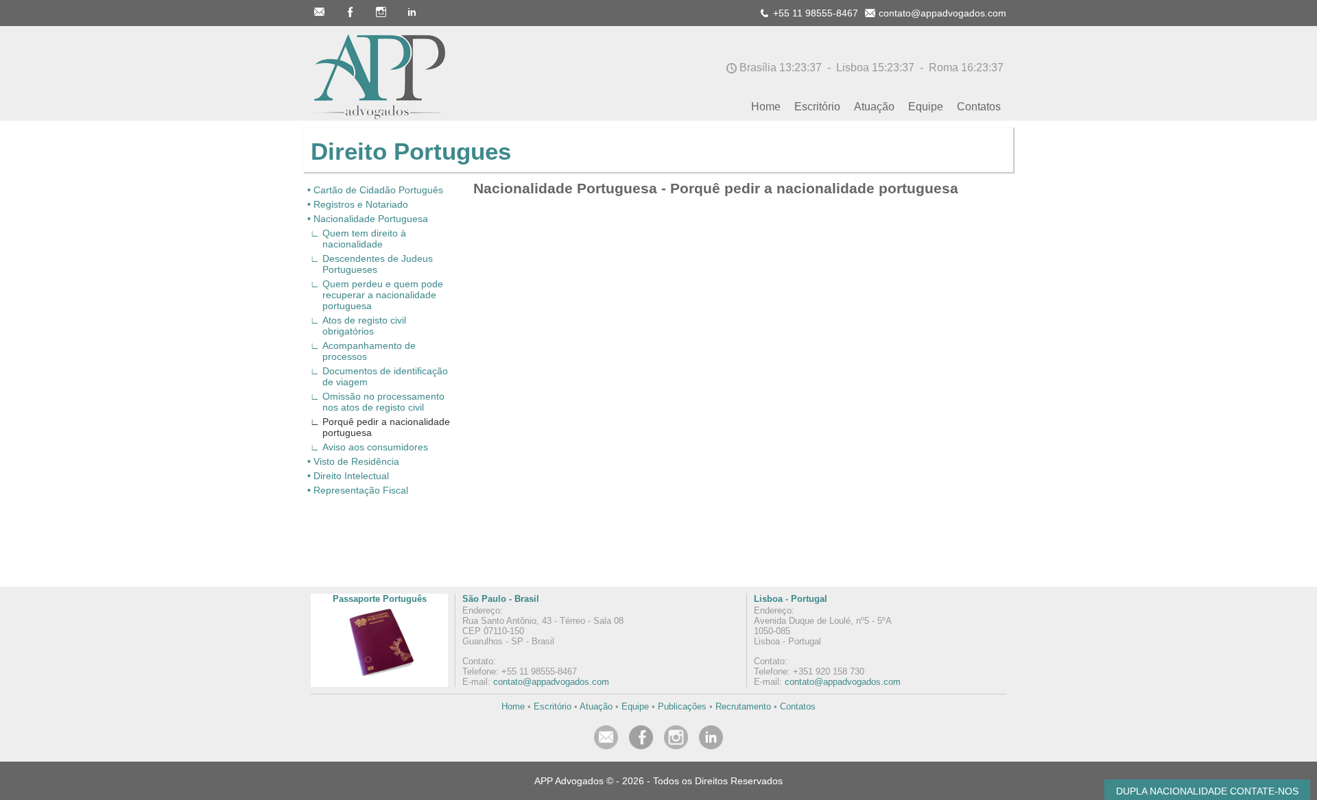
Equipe (635, 706)
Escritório (552, 706)
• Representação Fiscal (357, 490)
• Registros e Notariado (357, 204)
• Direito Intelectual (348, 475)
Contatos (798, 706)
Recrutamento (743, 706)
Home (513, 706)
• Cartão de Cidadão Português (375, 189)
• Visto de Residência (353, 461)
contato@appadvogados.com (551, 682)
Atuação (596, 706)
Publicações (682, 706)
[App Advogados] (376, 117)
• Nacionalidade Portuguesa (367, 218)
